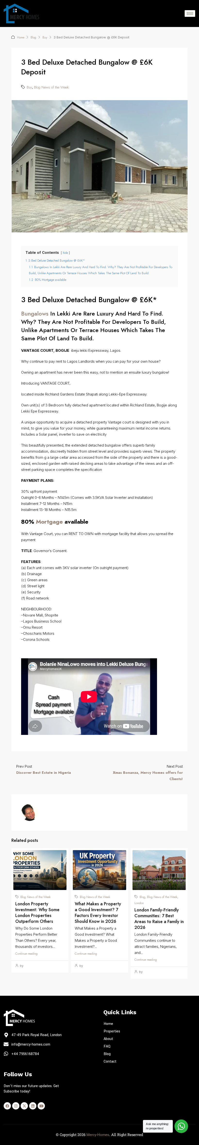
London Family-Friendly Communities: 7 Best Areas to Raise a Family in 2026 (159, 919)
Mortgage (49, 521)
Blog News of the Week (51, 87)
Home (20, 37)
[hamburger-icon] (189, 13)
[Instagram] (15, 1106)
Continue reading (26, 953)
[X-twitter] (24, 1106)
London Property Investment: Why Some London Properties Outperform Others (37, 913)
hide (65, 253)
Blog (33, 37)
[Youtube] (41, 1106)
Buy (44, 37)
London (139, 903)
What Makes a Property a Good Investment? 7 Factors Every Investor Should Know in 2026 (98, 913)
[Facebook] (7, 1106)
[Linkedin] (32, 1106)
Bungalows (35, 313)
